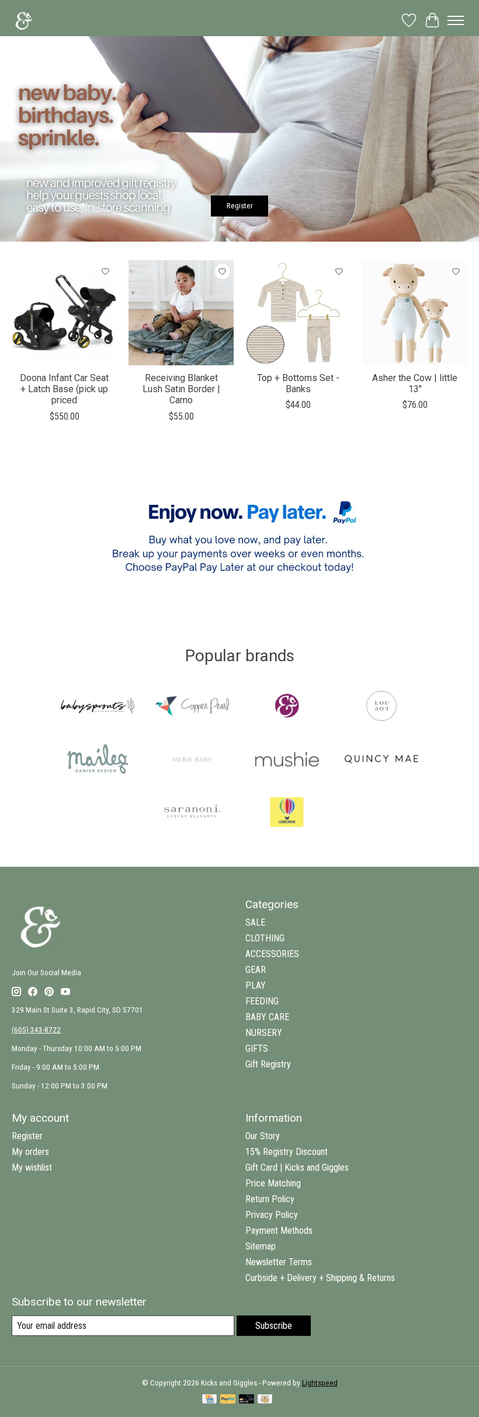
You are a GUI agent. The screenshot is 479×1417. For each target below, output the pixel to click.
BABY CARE (267, 1016)
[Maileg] (97, 760)
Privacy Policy (271, 1214)
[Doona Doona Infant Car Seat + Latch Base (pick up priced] (64, 312)
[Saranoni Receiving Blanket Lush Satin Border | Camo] (181, 312)
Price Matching (273, 1183)
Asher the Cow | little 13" (414, 383)
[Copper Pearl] (192, 707)
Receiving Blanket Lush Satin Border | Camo (181, 389)
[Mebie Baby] (192, 760)
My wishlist (32, 1167)
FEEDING (262, 1001)
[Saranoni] (192, 813)
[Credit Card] (209, 1399)
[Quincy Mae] (381, 760)
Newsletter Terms (278, 1262)
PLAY (255, 985)
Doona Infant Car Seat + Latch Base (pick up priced (64, 389)
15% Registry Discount (286, 1151)
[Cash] (265, 1399)
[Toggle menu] (455, 20)
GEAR (255, 969)
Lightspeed (320, 1382)
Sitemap (260, 1246)
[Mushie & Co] (287, 760)
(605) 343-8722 (36, 1029)
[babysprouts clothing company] (97, 707)
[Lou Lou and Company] (381, 707)
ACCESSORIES (272, 953)
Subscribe (273, 1325)
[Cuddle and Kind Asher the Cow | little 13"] (414, 312)
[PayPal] (227, 1399)
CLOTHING (264, 938)
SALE (255, 922)
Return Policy (269, 1199)
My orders (30, 1151)
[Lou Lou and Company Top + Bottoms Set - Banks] (297, 312)
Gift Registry (268, 1064)
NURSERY (263, 1032)
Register (240, 205)
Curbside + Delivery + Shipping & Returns (320, 1277)
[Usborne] (287, 813)
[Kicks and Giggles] (287, 707)
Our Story (262, 1136)
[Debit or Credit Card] (246, 1399)
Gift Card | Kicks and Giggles (297, 1167)
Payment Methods (279, 1230)
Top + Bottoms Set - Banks (298, 383)
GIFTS (256, 1048)
